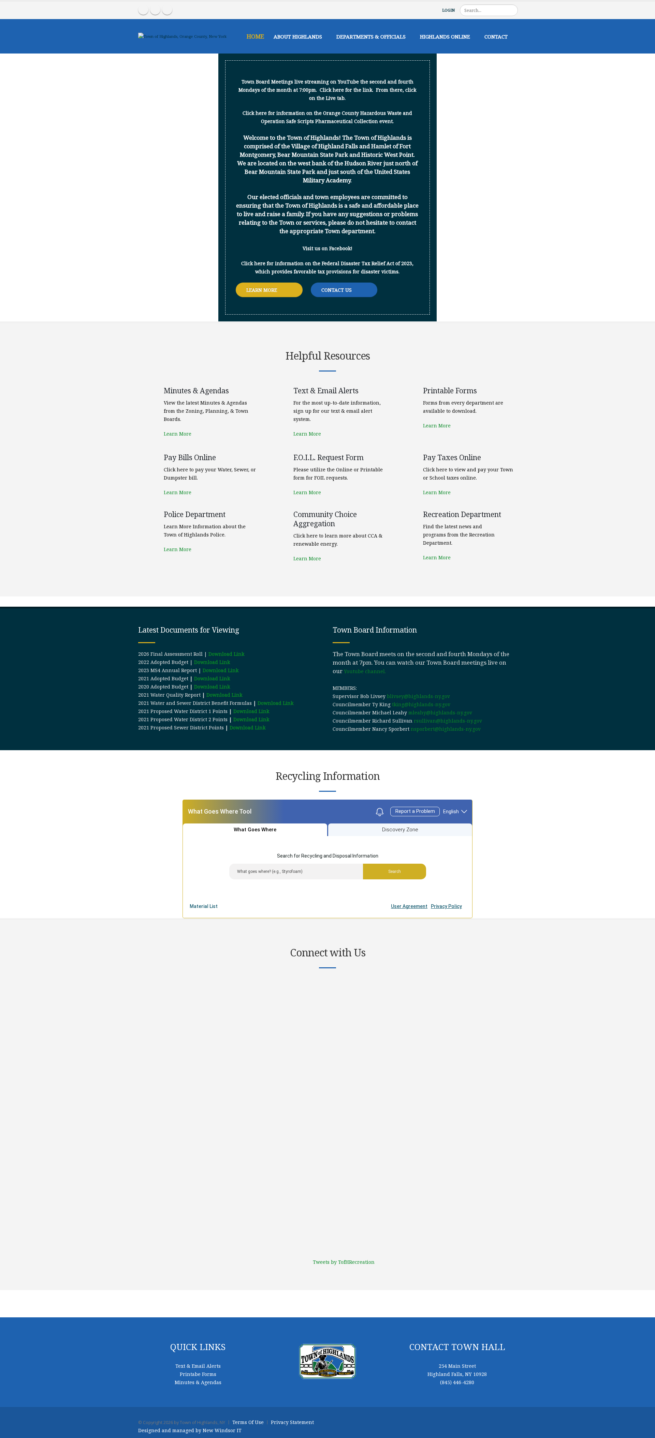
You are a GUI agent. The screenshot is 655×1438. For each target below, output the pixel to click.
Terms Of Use (248, 1422)
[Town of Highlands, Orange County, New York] (182, 36)
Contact (496, 36)
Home (255, 36)
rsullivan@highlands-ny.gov (448, 720)
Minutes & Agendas (198, 1382)
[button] (535, 305)
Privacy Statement (292, 1422)
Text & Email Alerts (198, 1366)
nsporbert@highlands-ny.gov (446, 729)
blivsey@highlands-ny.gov (418, 696)
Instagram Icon (155, 9)
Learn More (262, 290)
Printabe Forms (198, 1374)
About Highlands (298, 36)
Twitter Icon (167, 9)
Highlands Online (445, 36)
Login (448, 10)
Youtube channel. (365, 671)
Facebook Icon (143, 9)
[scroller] (643, 1430)
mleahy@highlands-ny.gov (440, 712)
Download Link (226, 654)
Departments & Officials (371, 36)
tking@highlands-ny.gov (421, 704)
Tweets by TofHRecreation (344, 1262)
